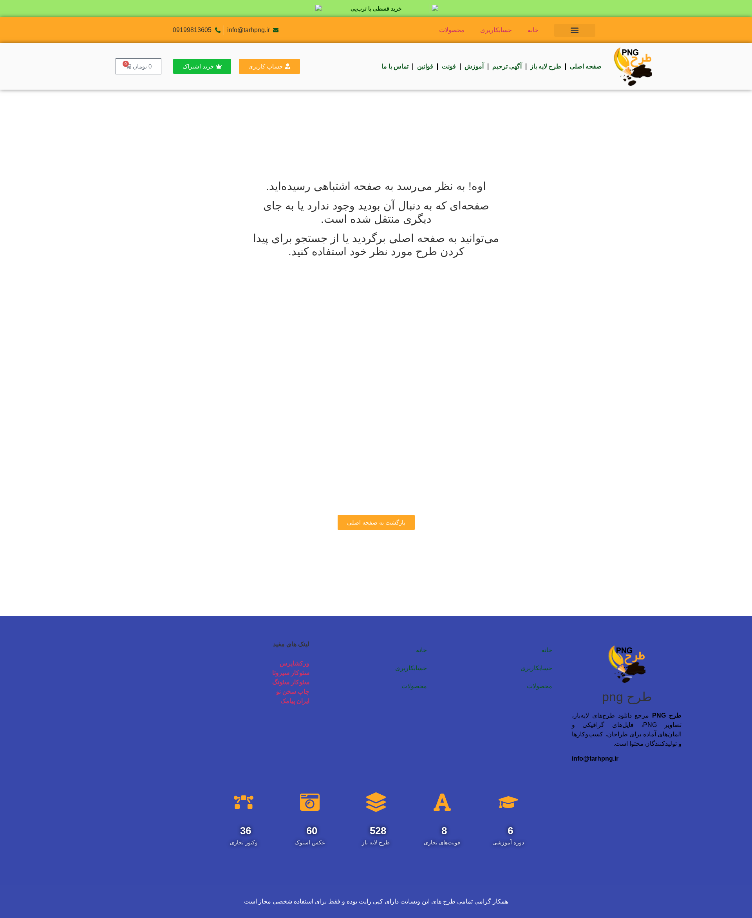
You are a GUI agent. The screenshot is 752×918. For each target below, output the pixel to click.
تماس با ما (395, 66)
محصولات (452, 30)
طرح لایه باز (545, 66)
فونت (449, 66)
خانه (533, 30)
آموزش (474, 66)
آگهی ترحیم (507, 66)
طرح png (627, 697)
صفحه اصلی (586, 66)
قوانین (425, 66)
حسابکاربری (496, 30)
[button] (574, 30)
